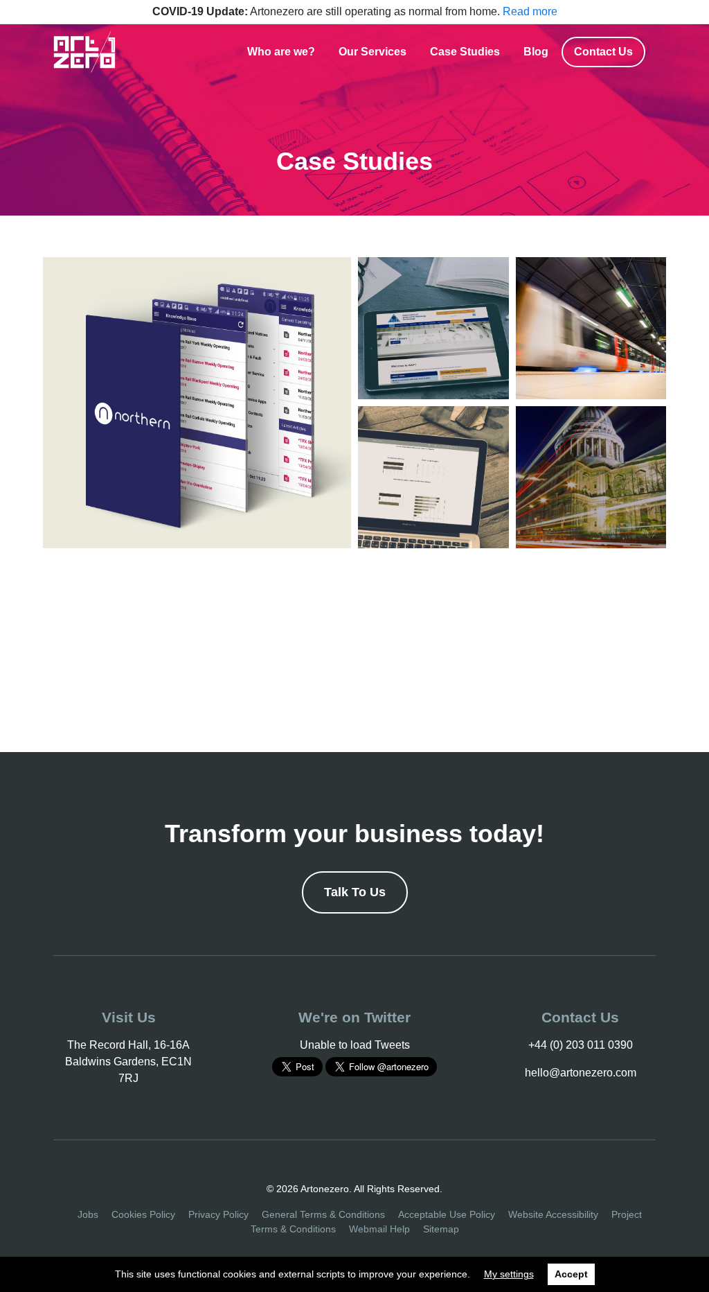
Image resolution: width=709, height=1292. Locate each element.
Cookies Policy (143, 1214)
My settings (509, 1274)
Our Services (372, 52)
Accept (571, 1274)
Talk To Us (355, 892)
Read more (530, 11)
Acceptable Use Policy (446, 1214)
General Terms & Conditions (323, 1214)
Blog (535, 52)
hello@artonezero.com (580, 1073)
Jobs (88, 1214)
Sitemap (441, 1228)
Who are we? (281, 52)
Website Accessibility (553, 1214)
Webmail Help (379, 1228)
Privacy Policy (218, 1214)
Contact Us (603, 52)
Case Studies (465, 52)
